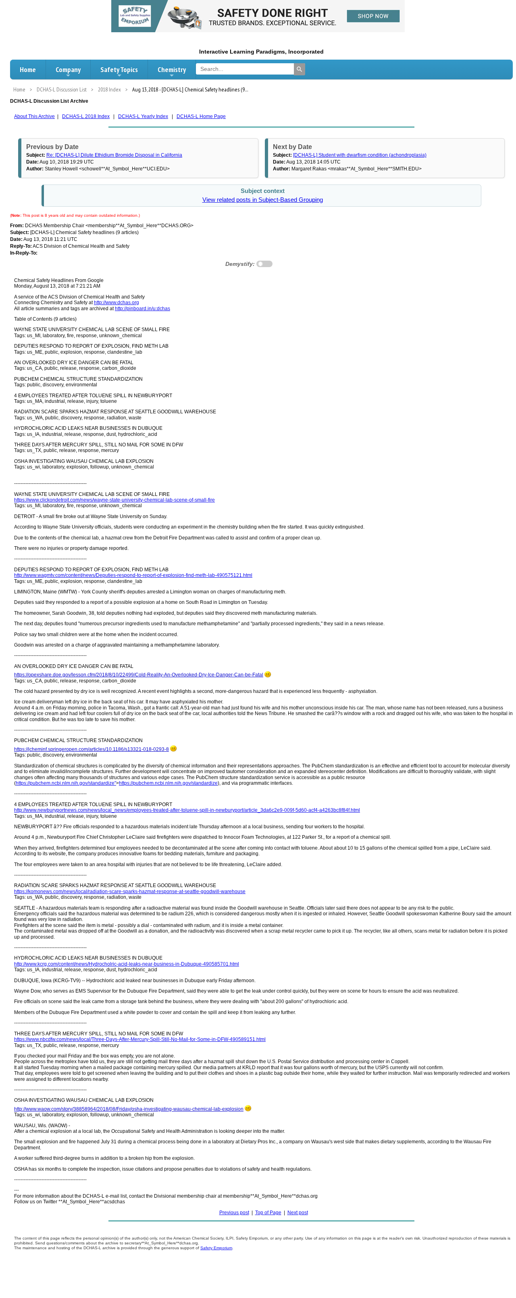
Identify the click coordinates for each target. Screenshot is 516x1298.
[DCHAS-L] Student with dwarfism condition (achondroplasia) (360, 155)
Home (28, 69)
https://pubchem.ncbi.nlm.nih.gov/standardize (168, 783)
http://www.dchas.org (116, 302)
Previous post (234, 1212)
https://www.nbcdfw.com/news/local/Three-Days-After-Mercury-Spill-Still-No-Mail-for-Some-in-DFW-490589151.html (140, 1039)
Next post (297, 1212)
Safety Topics (119, 69)
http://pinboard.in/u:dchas (142, 308)
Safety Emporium (216, 1248)
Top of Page (268, 1212)
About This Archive (34, 116)
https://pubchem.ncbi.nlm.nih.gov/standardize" (66, 783)
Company (68, 69)
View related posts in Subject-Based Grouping (262, 200)
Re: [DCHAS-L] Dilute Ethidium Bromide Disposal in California (114, 155)
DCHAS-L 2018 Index (86, 116)
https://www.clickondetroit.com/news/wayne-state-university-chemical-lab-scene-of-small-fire (114, 500)
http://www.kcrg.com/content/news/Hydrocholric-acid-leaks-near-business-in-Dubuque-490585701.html (126, 964)
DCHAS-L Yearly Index (143, 116)
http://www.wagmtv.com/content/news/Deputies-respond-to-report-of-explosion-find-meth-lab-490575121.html (133, 575)
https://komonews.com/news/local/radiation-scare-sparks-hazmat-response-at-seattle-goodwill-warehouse (130, 891)
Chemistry (172, 69)
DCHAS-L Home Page (201, 116)
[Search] (299, 69)
